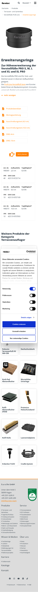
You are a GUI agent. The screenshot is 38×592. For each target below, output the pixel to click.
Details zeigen (26, 317)
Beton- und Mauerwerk (9, 526)
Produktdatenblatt (13, 108)
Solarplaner (24, 517)
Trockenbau (6, 521)
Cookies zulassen (19, 324)
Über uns (24, 536)
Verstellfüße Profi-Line (12, 15)
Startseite (5, 8)
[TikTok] (27, 578)
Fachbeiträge (6, 541)
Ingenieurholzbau (7, 515)
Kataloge (5, 565)
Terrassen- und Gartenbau (13, 12)
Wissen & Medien (9, 536)
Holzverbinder (6, 519)
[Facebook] (10, 578)
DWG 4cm (10, 134)
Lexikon (4, 544)
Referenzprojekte (7, 553)
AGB (29, 585)
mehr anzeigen (10, 95)
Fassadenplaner (26, 515)
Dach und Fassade (8, 528)
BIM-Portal (24, 519)
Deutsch (26, 3)
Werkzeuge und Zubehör (10, 523)
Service (23, 505)
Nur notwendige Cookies (19, 338)
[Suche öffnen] (19, 3)
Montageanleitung (13, 115)
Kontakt (5, 570)
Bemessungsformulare (28, 523)
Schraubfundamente (8, 532)
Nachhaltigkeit (25, 553)
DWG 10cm (10, 140)
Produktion (24, 544)
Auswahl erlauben (19, 331)
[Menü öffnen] (35, 3)
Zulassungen (25, 521)
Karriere (5, 556)
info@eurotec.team (9, 501)
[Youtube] (19, 578)
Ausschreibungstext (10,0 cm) (18, 128)
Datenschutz (22, 585)
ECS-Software (25, 512)
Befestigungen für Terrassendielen (7, 549)
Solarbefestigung (7, 530)
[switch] (33, 295)
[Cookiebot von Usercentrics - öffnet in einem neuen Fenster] (27, 251)
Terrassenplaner (26, 510)
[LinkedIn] (23, 578)
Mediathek (5, 546)
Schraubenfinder (26, 526)
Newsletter (24, 550)
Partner (23, 548)
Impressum (11, 585)
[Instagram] (14, 578)
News (22, 541)
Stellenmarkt (6, 561)
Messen (23, 546)
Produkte (15, 8)
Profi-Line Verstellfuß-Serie (15, 84)
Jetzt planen (22, 154)
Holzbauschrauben (8, 517)
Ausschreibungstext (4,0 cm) (17, 121)
